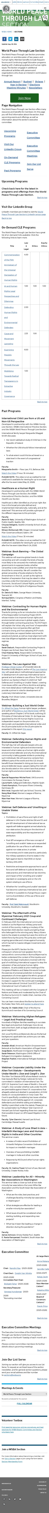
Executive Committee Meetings (33, 150)
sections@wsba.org (12, 1375)
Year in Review (18, 84)
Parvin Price (42, 1306)
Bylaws (39, 81)
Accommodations (41, 1485)
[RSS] (4, 1504)
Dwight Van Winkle (23, 1273)
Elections (35, 84)
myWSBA (14, 2)
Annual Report (12, 81)
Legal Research (26, 2)
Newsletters (35, 87)
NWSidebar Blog (6, 1483)
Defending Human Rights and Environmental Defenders (10, 317)
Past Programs (12, 170)
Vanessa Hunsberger (13, 1292)
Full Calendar (24, 1403)
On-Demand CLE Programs (12, 160)
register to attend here (34, 1004)
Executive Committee (33, 135)
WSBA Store (19, 2)
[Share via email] (22, 39)
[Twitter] (14, 1499)
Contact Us (46, 2)
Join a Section (10, 1459)
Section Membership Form (12, 1462)
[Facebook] (4, 1499)
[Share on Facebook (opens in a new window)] (4, 39)
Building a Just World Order (26, 711)
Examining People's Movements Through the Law (11, 357)
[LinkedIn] (9, 1499)
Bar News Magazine (7, 1489)
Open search (45, 17)
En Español (41, 2)
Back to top (42, 198)
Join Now (24, 98)
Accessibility (42, 1482)
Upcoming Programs (10, 133)
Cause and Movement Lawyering (9, 339)
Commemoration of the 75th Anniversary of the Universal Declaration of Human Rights (12, 267)
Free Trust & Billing (34, 2)
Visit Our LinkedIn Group (13, 147)
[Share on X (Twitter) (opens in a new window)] (10, 39)
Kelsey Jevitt (42, 1277)
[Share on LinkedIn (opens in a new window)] (16, 39)
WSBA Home (7, 32)
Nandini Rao (15, 1268)
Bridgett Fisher (10, 1284)
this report (27, 729)
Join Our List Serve (34, 167)
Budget (27, 81)
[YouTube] (20, 1499)
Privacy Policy (42, 1489)
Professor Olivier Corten (12, 667)
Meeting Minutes (16, 87)
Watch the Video (9, 473)
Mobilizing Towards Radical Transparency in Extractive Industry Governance (11, 383)
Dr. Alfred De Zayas (10, 708)
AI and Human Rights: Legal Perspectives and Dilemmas (11, 293)
